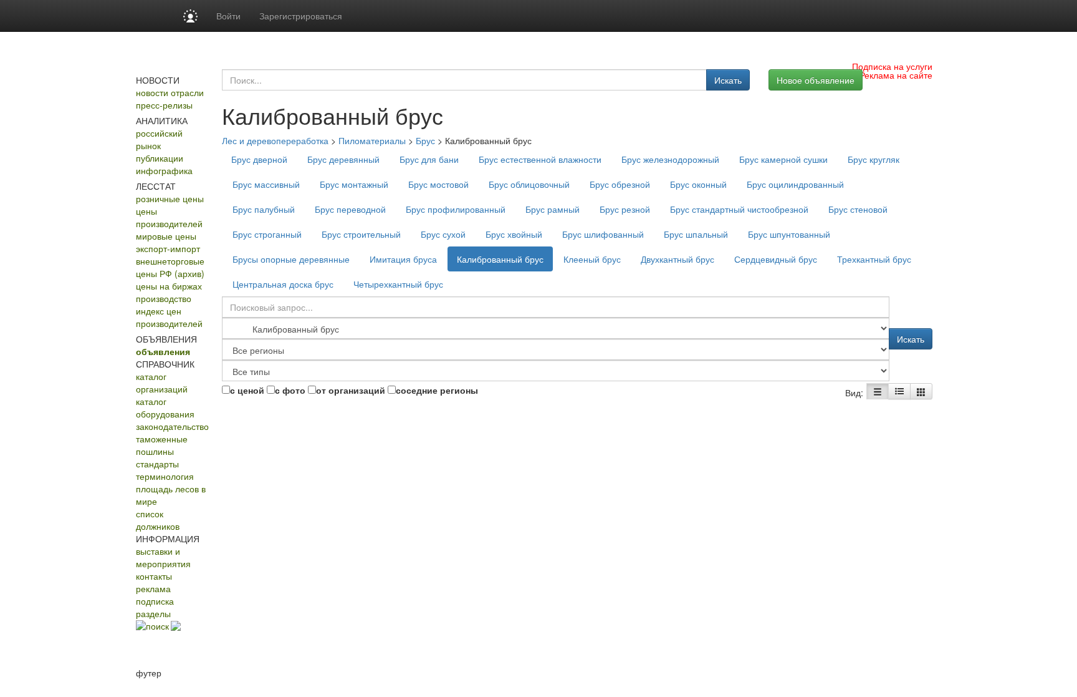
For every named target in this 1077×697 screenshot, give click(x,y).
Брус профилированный (455, 209)
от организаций (350, 390)
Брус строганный (267, 234)
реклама (153, 588)
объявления (163, 351)
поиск (157, 626)
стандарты (157, 463)
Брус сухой (443, 234)
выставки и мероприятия (163, 557)
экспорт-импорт (168, 248)
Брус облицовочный (529, 184)
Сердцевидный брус (775, 259)
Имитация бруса (403, 259)
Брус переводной (350, 209)
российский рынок (159, 139)
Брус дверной (259, 159)
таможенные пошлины (162, 444)
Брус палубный (263, 209)
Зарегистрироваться (300, 15)
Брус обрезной (620, 184)
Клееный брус (592, 259)
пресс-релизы (164, 105)
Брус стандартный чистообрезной (739, 209)
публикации (159, 158)
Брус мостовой (438, 184)
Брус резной (625, 209)
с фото (290, 390)
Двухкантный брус (677, 259)
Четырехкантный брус (398, 284)
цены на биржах (169, 286)
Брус (425, 140)
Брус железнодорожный (670, 159)
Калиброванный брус (500, 259)
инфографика (164, 170)
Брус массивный (266, 184)
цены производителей (169, 217)
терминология (165, 476)
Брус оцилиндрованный (795, 184)
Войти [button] (228, 15)
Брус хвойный (514, 234)
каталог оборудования (165, 407)
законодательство (172, 426)
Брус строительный (361, 234)
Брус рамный (552, 209)
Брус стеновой (858, 209)
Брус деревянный (343, 159)
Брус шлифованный (603, 234)
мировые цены (166, 236)
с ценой (247, 390)
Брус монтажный (354, 184)
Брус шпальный (696, 234)
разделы (153, 613)
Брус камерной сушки (783, 159)
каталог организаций (162, 382)
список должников (158, 519)
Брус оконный (698, 184)
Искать (728, 80)
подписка (155, 601)
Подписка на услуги (892, 66)
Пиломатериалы (372, 140)
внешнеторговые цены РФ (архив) (170, 267)
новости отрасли (170, 92)
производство (163, 298)
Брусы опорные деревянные (291, 259)
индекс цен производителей (169, 317)
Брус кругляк (873, 159)
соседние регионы (437, 390)
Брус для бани (429, 159)
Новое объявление (815, 80)
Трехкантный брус (874, 259)
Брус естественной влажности (540, 159)
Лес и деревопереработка (275, 140)
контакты (154, 576)
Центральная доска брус (282, 284)
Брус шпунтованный (789, 234)
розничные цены (170, 198)
